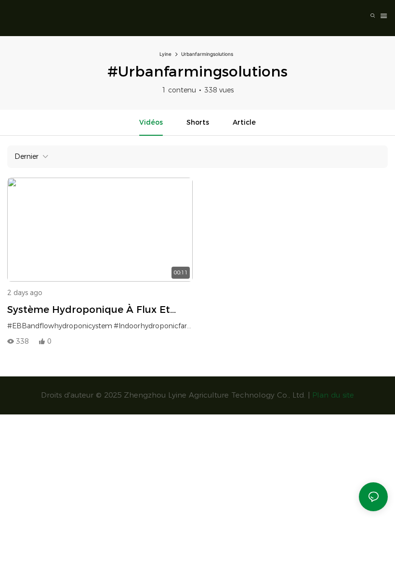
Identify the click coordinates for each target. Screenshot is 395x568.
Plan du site (333, 395)
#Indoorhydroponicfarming (159, 326)
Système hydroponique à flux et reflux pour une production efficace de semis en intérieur (97, 310)
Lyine (165, 54)
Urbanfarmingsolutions (207, 54)
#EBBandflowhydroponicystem (59, 326)
